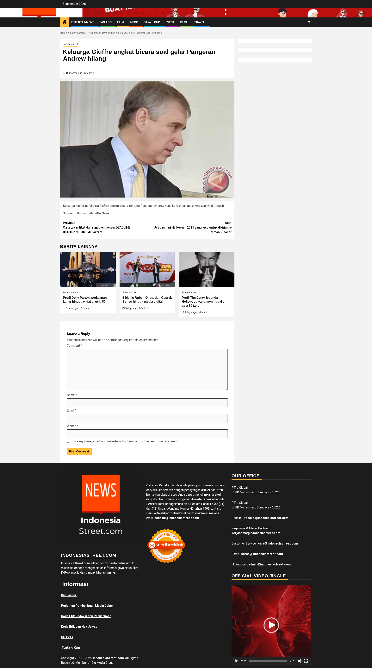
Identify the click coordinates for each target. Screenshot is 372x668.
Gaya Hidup (152, 22)
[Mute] (300, 661)
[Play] (237, 661)
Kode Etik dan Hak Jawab (79, 626)
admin (90, 73)
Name (72, 395)
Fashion (106, 22)
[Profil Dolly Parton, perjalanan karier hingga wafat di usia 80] (88, 269)
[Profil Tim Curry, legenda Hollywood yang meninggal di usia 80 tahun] (206, 269)
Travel (199, 22)
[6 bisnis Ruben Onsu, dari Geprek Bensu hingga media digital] (147, 269)
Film (120, 22)
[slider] (268, 661)
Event (169, 22)
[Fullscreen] (306, 661)
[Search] (309, 22)
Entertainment (82, 22)
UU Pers (67, 637)
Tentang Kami (71, 647)
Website (72, 426)
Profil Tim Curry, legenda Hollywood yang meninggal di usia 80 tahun (203, 301)
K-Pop (133, 22)
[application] (271, 625)
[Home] (64, 22)
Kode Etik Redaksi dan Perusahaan (86, 616)
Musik (184, 22)
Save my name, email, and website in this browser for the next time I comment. (125, 441)
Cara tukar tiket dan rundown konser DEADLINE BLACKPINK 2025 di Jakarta (96, 227)
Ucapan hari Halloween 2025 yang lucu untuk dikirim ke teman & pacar (193, 227)
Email (71, 410)
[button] (271, 625)
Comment (74, 345)
